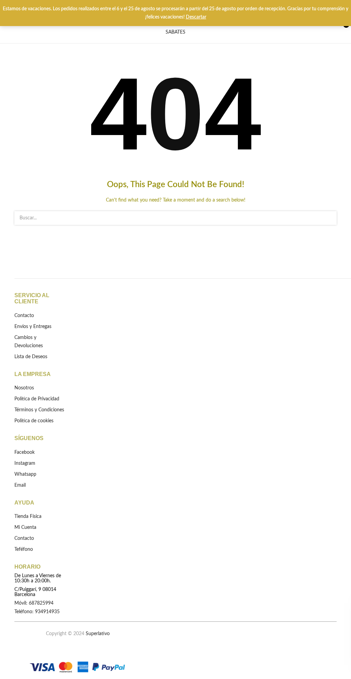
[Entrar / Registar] (313, 28)
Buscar (327, 218)
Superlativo (98, 633)
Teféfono (23, 549)
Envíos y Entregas (32, 326)
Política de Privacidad (36, 399)
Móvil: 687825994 (33, 603)
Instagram (24, 463)
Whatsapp (25, 474)
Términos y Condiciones (39, 410)
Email (20, 485)
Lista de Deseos (326, 28)
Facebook (24, 452)
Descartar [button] (196, 17)
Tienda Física (27, 516)
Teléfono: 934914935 (37, 611)
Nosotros (24, 388)
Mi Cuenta (25, 527)
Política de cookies (33, 421)
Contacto (24, 315)
